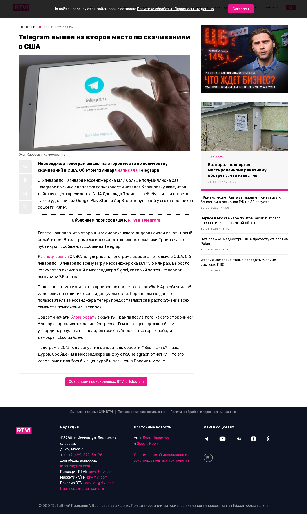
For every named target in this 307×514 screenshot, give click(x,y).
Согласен (241, 9)
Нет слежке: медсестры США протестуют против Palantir (244, 241)
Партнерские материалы (82, 488)
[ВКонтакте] (25, 166)
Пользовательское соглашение (141, 412)
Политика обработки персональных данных (204, 412)
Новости (27, 27)
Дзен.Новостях (155, 438)
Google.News (147, 443)
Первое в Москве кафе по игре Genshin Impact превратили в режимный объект (240, 220)
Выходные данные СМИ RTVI (91, 412)
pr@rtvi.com (97, 477)
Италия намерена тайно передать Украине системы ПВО (238, 262)
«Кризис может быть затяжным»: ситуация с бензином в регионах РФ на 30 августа (241, 199)
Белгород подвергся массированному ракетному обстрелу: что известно (237, 170)
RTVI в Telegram (144, 220)
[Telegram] (25, 193)
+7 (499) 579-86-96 (85, 455)
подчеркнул (57, 256)
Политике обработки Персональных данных (175, 9)
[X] (25, 207)
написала (128, 170)
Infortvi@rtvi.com (75, 466)
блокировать (83, 317)
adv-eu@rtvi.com (100, 483)
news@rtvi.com (101, 472)
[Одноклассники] (25, 180)
